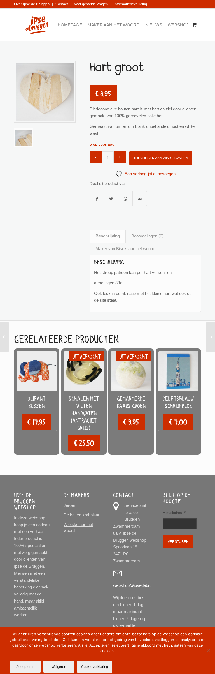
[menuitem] (33, 4)
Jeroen (70, 505)
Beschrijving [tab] (107, 236)
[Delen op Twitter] (111, 198)
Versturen (178, 542)
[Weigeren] (208, 650)
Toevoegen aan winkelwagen (161, 158)
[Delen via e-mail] (140, 198)
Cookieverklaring (94, 666)
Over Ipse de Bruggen (32, 4)
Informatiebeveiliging (130, 4)
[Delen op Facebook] (97, 198)
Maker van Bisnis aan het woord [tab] (124, 248)
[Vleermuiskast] (210, 337)
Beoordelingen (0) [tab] (147, 236)
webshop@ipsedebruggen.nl (139, 585)
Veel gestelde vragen (91, 4)
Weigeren (59, 666)
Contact (61, 4)
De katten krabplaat (81, 515)
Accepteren (25, 666)
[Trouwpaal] (4, 337)
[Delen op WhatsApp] (125, 198)
